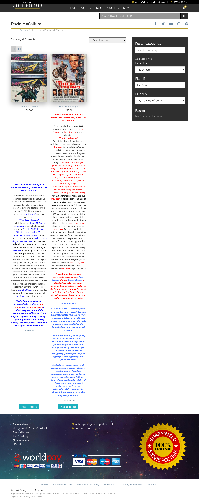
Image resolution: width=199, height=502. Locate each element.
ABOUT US (113, 8)
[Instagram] (178, 23)
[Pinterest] (186, 23)
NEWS (126, 8)
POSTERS (85, 8)
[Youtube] (171, 23)
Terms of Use (110, 484)
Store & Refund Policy (87, 484)
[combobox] (140, 16)
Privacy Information (131, 484)
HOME (72, 8)
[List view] (19, 49)
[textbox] (160, 50)
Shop (23, 30)
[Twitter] (163, 23)
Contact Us (152, 484)
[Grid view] (13, 49)
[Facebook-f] (155, 23)
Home (14, 30)
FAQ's (99, 8)
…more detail (29, 330)
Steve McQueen (35, 307)
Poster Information (62, 484)
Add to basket (29, 406)
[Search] (184, 16)
